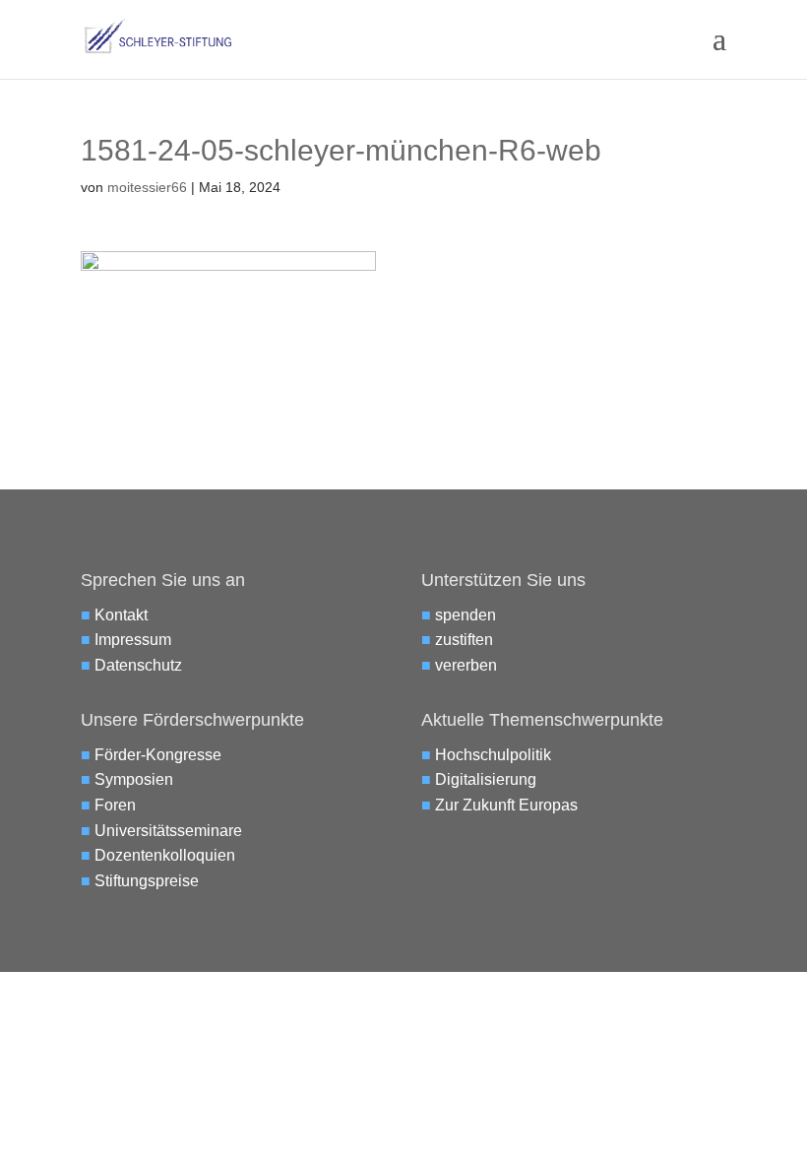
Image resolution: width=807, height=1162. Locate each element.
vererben (466, 665)
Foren (115, 805)
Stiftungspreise (146, 880)
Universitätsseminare (168, 830)
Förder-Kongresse (157, 754)
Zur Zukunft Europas (506, 805)
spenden (465, 615)
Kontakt (121, 615)
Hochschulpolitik (493, 754)
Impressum (132, 639)
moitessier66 (147, 187)
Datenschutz (138, 665)
